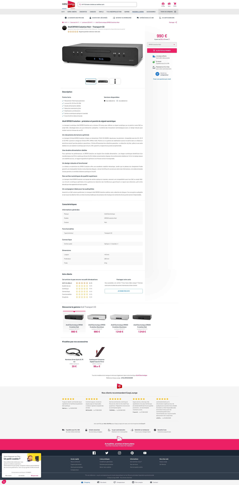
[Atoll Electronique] (64, 28)
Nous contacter (75, 461)
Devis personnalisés (77, 467)
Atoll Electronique (141, 375)
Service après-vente (136, 467)
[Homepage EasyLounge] (68, 4)
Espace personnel (76, 464)
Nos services (134, 464)
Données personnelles (106, 464)
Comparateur (75, 470)
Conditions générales (106, 461)
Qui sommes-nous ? (136, 461)
